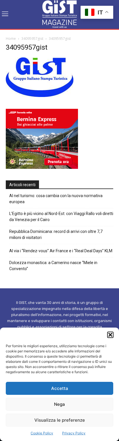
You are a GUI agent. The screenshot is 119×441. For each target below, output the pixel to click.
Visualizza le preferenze (59, 420)
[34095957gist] (39, 95)
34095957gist (32, 38)
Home (11, 38)
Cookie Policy (42, 433)
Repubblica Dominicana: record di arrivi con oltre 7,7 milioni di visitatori (56, 234)
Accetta (59, 388)
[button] (110, 335)
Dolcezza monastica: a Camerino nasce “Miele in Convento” (53, 265)
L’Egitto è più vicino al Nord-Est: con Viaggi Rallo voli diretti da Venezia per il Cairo (61, 216)
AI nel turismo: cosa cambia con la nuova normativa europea (56, 198)
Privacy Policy (73, 433)
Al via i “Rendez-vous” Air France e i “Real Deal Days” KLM (60, 250)
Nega (59, 404)
